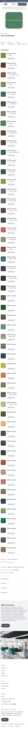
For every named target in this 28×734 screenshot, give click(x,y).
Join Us (5, 719)
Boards (3, 673)
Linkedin (17, 726)
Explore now (24, 1)
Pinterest (10, 726)
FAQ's (2, 696)
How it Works (5, 683)
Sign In (14, 4)
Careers (3, 688)
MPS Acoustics (4, 33)
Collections (4, 675)
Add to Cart (11, 359)
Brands (3, 670)
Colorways (5, 50)
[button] (2, 4)
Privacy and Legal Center (8, 699)
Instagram (4, 726)
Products (3, 668)
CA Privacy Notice (6, 701)
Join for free (22, 4)
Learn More (5, 625)
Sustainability (5, 686)
